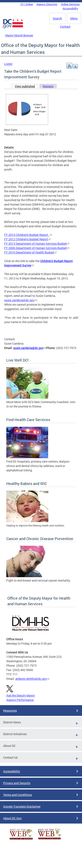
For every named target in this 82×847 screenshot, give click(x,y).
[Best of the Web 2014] (21, 839)
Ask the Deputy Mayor (20, 695)
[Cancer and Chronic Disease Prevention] (27, 576)
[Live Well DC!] (27, 398)
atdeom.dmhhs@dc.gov (31, 679)
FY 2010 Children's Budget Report (26, 235)
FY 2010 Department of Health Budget (29, 252)
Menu (74, 18)
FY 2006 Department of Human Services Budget (35, 248)
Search (57, 18)
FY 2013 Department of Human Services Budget (35, 244)
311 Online (26, 4)
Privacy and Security (16, 783)
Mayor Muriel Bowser (19, 35)
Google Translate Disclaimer (22, 806)
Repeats (48, 86)
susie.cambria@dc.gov (19, 300)
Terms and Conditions (17, 795)
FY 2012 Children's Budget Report (26, 239)
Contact (65, 26)
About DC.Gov (12, 818)
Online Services (70, 4)
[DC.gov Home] (12, 28)
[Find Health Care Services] (27, 457)
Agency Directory (47, 4)
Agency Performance (20, 700)
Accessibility (70, 8)
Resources (10, 711)
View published (26, 86)
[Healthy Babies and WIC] (27, 521)
